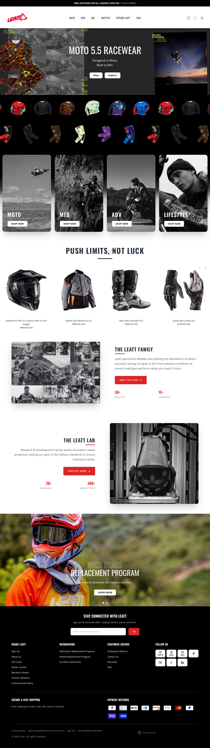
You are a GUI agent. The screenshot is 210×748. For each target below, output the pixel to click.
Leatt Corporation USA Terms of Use (46, 730)
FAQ (109, 667)
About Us (16, 656)
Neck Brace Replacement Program (77, 651)
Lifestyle (105, 18)
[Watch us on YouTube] (160, 662)
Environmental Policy (22, 683)
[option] (105, 560)
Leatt (22, 736)
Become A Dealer (20, 672)
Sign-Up (16, 651)
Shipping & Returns (117, 651)
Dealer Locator (19, 667)
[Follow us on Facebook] (193, 653)
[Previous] (199, 268)
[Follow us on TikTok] (171, 662)
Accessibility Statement (90, 730)
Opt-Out (71, 730)
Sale (138, 18)
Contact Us (113, 656)
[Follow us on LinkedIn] (182, 662)
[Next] (205, 268)
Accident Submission (70, 661)
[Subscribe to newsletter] (133, 631)
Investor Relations (21, 677)
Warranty (112, 661)
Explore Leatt (123, 18)
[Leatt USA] (17, 18)
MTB (83, 18)
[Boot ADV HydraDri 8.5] (131, 290)
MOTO (72, 18)
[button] (103, 602)
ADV (93, 18)
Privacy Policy (18, 730)
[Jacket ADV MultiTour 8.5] (79, 290)
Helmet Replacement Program (74, 656)
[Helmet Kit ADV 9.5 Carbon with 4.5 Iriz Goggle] (26, 290)
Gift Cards (17, 661)
